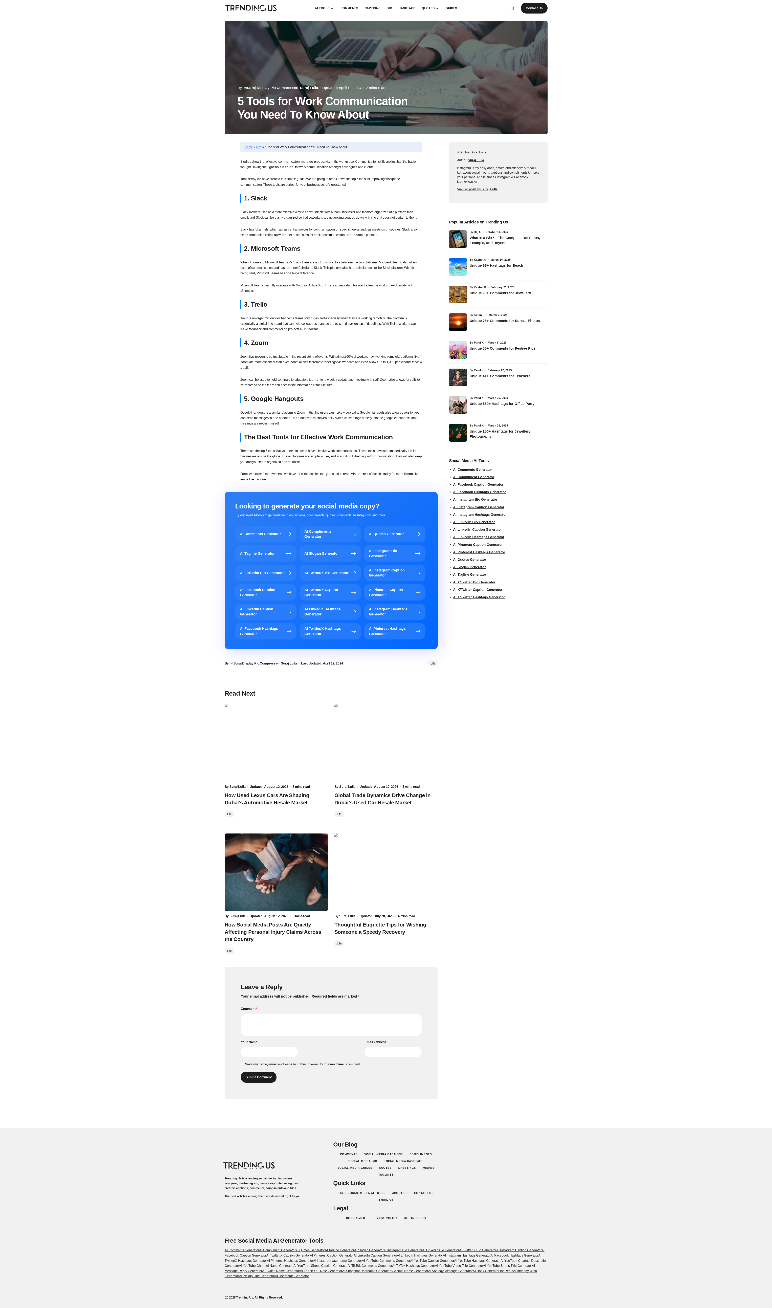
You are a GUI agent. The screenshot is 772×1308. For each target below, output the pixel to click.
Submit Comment (259, 1077)
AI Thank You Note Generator (321, 1271)
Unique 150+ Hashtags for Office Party (502, 404)
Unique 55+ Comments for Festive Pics (503, 348)
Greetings (407, 1167)
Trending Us (244, 1297)
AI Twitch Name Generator (281, 1271)
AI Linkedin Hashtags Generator (420, 1255)
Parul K (479, 342)
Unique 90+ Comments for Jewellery (500, 293)
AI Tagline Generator (469, 574)
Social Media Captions (383, 1154)
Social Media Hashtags (403, 1161)
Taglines (386, 1174)
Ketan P (479, 315)
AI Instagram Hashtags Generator (480, 515)
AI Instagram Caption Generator (478, 507)
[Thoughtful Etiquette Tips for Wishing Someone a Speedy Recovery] (386, 872)
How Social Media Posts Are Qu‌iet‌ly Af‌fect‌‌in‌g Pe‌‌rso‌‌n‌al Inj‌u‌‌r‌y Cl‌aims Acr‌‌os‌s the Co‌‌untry (273, 932)
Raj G (477, 232)
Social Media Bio (362, 1161)
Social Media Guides (355, 1167)
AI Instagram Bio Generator (475, 499)
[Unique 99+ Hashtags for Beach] (458, 267)
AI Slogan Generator (469, 567)
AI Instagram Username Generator (337, 1260)
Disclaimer (355, 1218)
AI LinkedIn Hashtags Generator (478, 537)
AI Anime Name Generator (409, 1271)
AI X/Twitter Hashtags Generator (479, 597)
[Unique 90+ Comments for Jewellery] (458, 294)
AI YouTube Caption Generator (432, 1260)
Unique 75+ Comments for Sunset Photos (505, 321)
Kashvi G (480, 259)
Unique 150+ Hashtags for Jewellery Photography (500, 433)
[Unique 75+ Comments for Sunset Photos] (458, 322)
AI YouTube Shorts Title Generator (507, 1265)
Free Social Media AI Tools (362, 1193)
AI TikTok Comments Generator (370, 1265)
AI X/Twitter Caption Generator (478, 590)
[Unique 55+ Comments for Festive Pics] (458, 350)
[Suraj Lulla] (471, 152)
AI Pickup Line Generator (257, 1276)
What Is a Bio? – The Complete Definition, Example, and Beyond (505, 240)
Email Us (386, 1199)
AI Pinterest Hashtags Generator (479, 552)
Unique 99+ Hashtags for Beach (496, 265)
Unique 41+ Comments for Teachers (501, 376)
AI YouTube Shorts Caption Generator (320, 1265)
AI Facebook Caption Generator (478, 484)
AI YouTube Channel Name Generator (266, 1265)
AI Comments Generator (472, 470)
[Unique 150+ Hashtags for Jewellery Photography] (458, 433)
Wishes (428, 1167)
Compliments (421, 1154)
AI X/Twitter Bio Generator (474, 582)
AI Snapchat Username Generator (366, 1271)
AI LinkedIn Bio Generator (474, 522)
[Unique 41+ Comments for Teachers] (458, 377)
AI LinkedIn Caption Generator (477, 529)
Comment (249, 1008)
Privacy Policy (384, 1218)
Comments (348, 1154)
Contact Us (534, 8)
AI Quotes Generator (469, 560)
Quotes (385, 1167)
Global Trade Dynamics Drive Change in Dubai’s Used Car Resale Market (382, 799)
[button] (512, 8)
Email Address (375, 1042)
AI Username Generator (292, 1276)
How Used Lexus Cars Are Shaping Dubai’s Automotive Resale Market (267, 799)
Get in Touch (415, 1218)
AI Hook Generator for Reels (493, 1271)
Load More (386, 1118)
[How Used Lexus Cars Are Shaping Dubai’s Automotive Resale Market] (276, 743)
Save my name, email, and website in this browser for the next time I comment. (303, 1064)
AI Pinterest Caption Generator (478, 545)
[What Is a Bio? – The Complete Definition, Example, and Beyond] (458, 239)
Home (248, 147)
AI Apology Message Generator (450, 1271)
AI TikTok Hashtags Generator (413, 1265)
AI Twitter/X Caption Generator (288, 1255)
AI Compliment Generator (473, 477)
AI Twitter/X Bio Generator (477, 1250)
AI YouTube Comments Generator (386, 1260)
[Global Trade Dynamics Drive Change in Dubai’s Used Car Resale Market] (386, 743)
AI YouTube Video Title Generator (459, 1265)
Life (258, 147)
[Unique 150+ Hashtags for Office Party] (458, 405)
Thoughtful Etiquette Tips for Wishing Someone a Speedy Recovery (380, 928)
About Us (400, 1193)
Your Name (249, 1042)
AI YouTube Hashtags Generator (477, 1260)
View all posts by (477, 189)
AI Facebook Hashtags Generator (479, 492)
